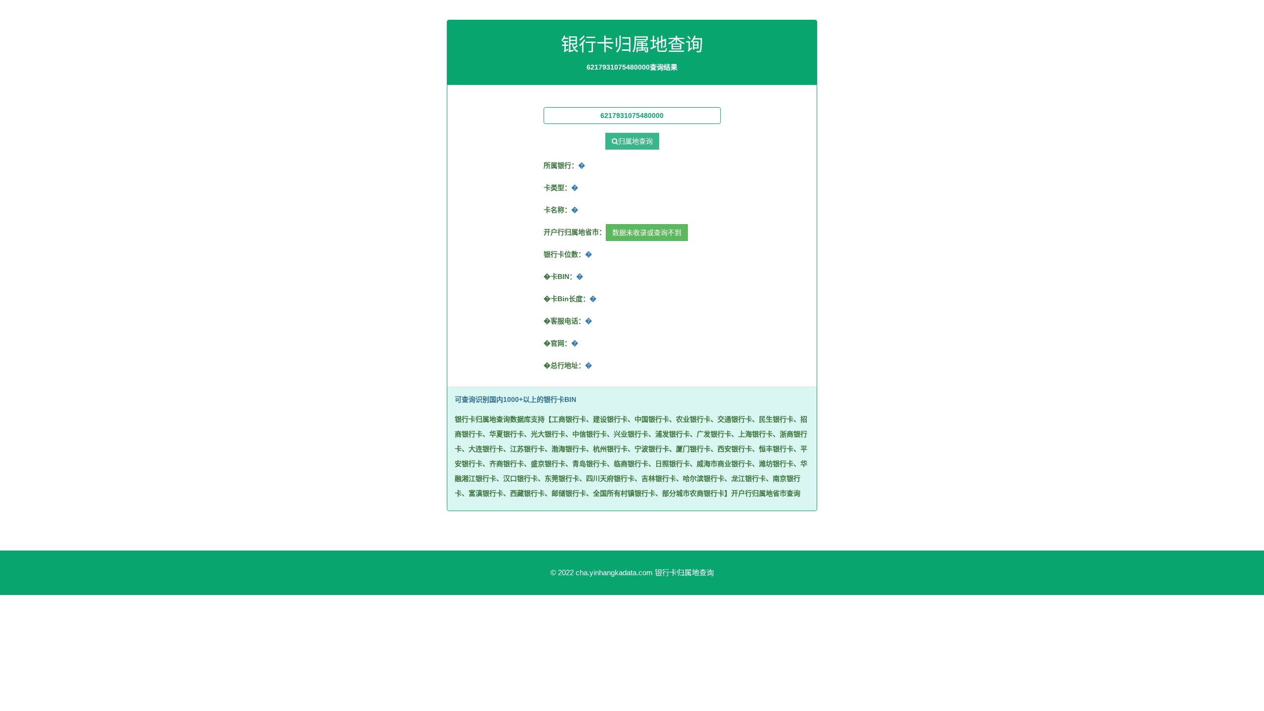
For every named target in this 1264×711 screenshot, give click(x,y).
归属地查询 (635, 141)
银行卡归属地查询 (684, 572)
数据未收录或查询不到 (646, 233)
